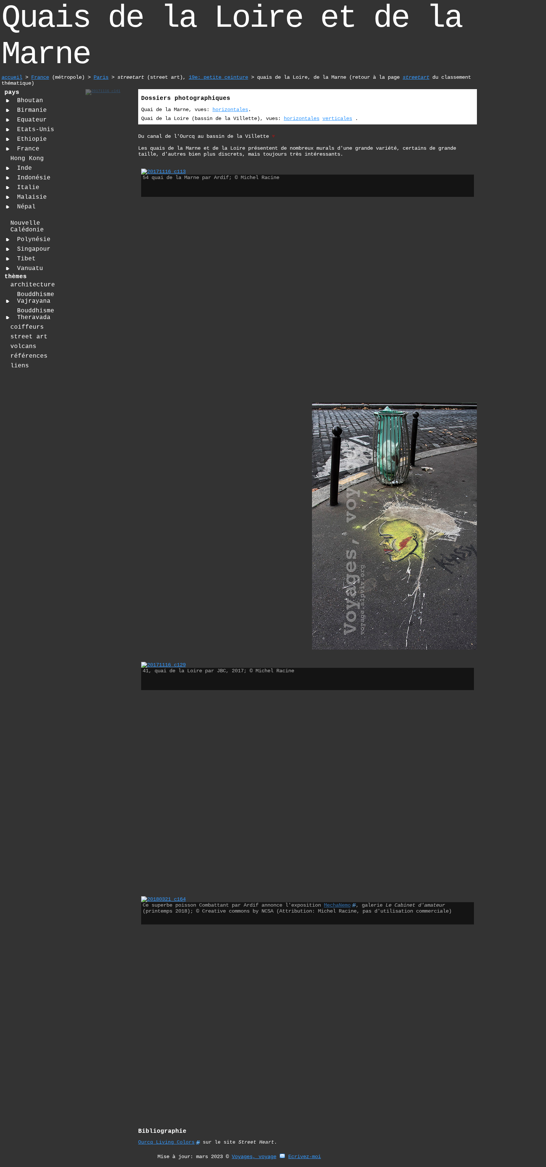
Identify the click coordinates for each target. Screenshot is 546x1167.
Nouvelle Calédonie (27, 226)
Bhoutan (30, 100)
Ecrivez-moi (304, 1157)
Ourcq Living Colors (166, 1142)
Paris (101, 77)
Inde (24, 168)
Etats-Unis (35, 129)
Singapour (34, 249)
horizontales (230, 110)
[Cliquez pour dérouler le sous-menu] (7, 100)
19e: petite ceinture (218, 77)
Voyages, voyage (254, 1157)
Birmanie (32, 110)
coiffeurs (27, 327)
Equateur (32, 120)
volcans (23, 346)
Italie (28, 187)
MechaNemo (337, 905)
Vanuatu (30, 268)
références (29, 356)
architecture (32, 285)
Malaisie (32, 197)
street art (29, 337)
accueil (11, 77)
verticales (337, 118)
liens (19, 366)
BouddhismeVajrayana (35, 298)
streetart (416, 77)
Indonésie (34, 178)
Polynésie (34, 239)
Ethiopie (32, 139)
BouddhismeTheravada (35, 314)
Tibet (26, 259)
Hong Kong (27, 158)
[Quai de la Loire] (102, 91)
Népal (26, 207)
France (40, 77)
